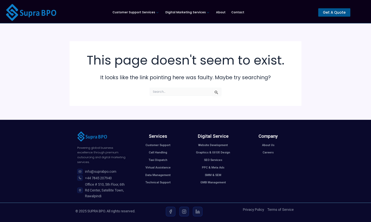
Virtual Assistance (158, 167)
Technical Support (158, 182)
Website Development (213, 145)
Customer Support (158, 145)
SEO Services (213, 160)
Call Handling (158, 152)
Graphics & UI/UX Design (213, 152)
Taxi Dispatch (158, 160)
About (220, 12)
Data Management (158, 175)
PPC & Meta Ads (213, 167)
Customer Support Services (133, 12)
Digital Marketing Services (185, 12)
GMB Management (213, 182)
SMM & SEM (213, 175)
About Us (268, 145)
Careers (268, 152)
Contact (237, 12)
